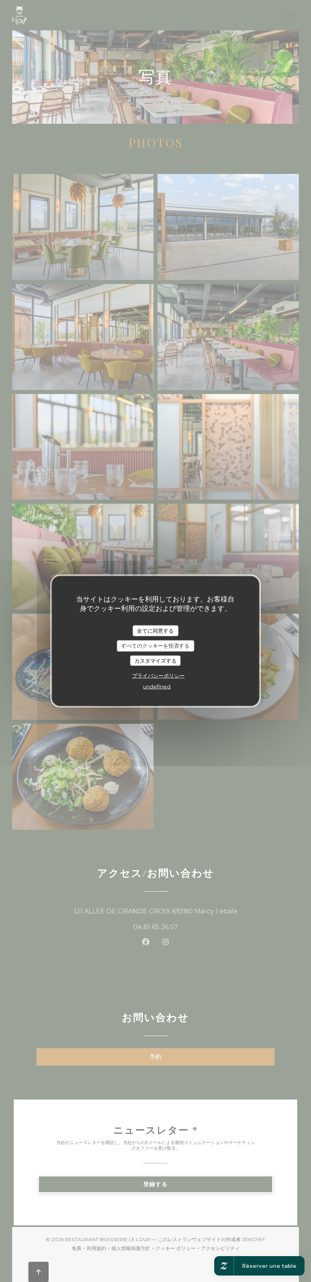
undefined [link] (156, 686)
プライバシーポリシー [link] (158, 675)
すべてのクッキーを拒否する (155, 645)
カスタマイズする (155, 660)
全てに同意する (155, 630)
